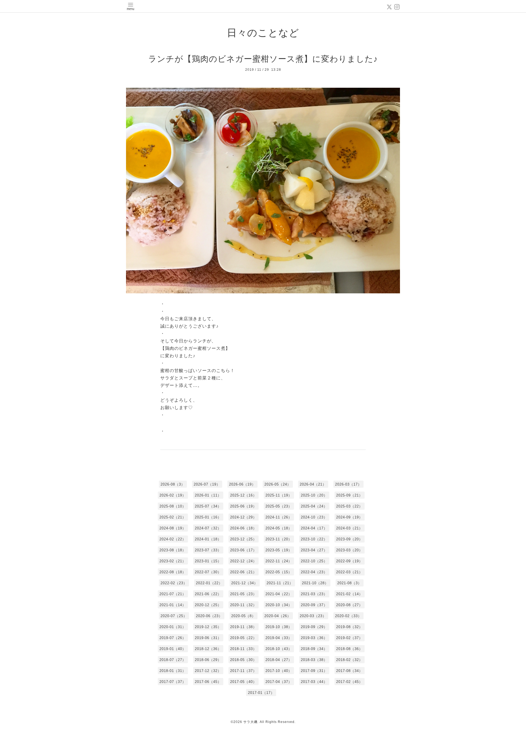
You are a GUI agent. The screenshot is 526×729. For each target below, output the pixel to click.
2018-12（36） (208, 649)
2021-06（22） (208, 594)
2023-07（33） (208, 550)
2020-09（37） (314, 605)
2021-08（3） (349, 583)
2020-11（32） (243, 605)
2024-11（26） (278, 517)
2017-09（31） (314, 671)
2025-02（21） (172, 517)
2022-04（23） (314, 572)
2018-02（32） (349, 660)
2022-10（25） (314, 561)
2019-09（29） (314, 627)
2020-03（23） (313, 616)
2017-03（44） (314, 682)
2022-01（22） (209, 583)
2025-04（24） (314, 506)
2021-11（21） (280, 583)
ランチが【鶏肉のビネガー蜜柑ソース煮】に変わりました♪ (263, 58)
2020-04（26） (277, 616)
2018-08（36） (349, 649)
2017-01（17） (261, 693)
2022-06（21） (243, 572)
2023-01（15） (208, 561)
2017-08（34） (349, 671)
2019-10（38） (278, 627)
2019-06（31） (208, 638)
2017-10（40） (278, 671)
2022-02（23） (174, 583)
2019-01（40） (172, 649)
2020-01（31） (172, 627)
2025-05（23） (278, 506)
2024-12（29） (243, 517)
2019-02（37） (349, 638)
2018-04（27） (278, 660)
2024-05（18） (278, 528)
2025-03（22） (349, 506)
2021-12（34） (244, 583)
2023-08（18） (172, 550)
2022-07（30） (208, 572)
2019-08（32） (349, 627)
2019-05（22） (243, 638)
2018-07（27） (172, 660)
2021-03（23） (314, 594)
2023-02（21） (172, 561)
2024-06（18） (243, 528)
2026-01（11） (208, 495)
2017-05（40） (243, 682)
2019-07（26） (172, 638)
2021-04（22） (278, 594)
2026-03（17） (348, 484)
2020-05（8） (243, 616)
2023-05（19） (278, 550)
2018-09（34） (314, 649)
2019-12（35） (208, 627)
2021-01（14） (172, 605)
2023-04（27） (314, 550)
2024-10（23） (314, 517)
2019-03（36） (314, 638)
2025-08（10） (172, 506)
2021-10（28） (315, 583)
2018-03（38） (314, 660)
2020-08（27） (349, 605)
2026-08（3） (173, 484)
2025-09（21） (349, 495)
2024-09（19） (349, 517)
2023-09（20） (349, 539)
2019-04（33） (278, 638)
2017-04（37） (278, 682)
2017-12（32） (208, 671)
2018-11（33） (243, 649)
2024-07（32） (208, 528)
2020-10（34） (278, 605)
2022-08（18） (172, 572)
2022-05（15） (278, 572)
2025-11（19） (278, 495)
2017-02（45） (349, 682)
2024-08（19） (172, 528)
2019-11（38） (243, 627)
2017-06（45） (208, 682)
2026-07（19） (207, 484)
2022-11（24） (278, 561)
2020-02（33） (348, 616)
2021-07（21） (172, 594)
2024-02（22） (172, 539)
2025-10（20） (314, 495)
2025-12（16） (243, 495)
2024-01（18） (208, 539)
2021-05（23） (243, 594)
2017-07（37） (172, 682)
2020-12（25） (208, 605)
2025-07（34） (208, 506)
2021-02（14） (349, 594)
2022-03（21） (349, 572)
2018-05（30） (243, 660)
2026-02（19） (172, 495)
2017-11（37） (243, 671)
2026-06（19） (242, 484)
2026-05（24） (277, 484)
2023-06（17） (243, 550)
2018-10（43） (278, 649)
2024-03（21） (349, 528)
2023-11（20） (278, 539)
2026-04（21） (313, 484)
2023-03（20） (349, 550)
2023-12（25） (243, 539)
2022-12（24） (243, 561)
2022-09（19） (349, 561)
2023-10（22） (314, 539)
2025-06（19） (243, 506)
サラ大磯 (250, 722)
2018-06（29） (208, 660)
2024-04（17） (314, 528)
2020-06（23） (209, 616)
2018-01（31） (172, 671)
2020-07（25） (174, 616)
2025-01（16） (208, 517)
